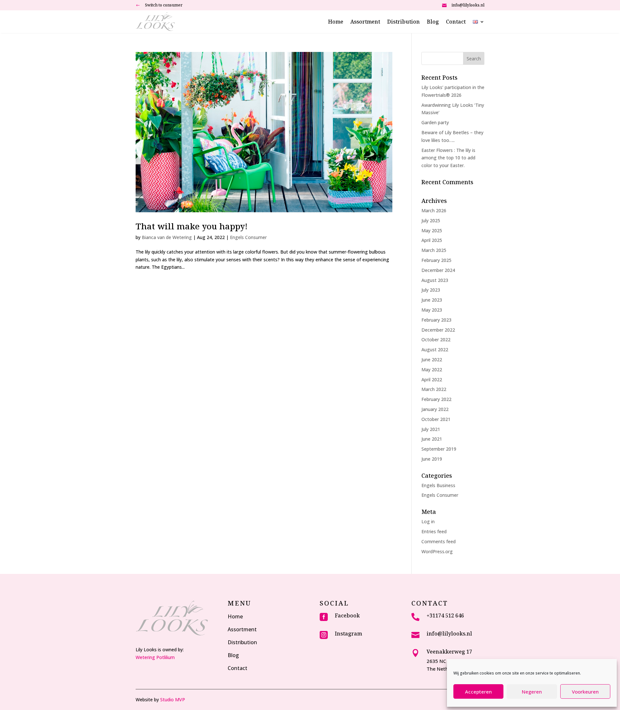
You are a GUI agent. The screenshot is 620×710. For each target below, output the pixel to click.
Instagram (348, 633)
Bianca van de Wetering (167, 237)
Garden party (435, 122)
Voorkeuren (585, 691)
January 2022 (435, 409)
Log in (428, 521)
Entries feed (434, 531)
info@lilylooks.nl (467, 5)
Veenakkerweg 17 (449, 651)
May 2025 (431, 230)
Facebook (347, 615)
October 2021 (435, 419)
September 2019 (438, 449)
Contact (456, 22)
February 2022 (436, 399)
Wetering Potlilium (155, 657)
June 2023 (431, 300)
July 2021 (430, 429)
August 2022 (434, 349)
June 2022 (431, 359)
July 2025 (430, 220)
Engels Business (438, 485)
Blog (433, 22)
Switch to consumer (163, 5)
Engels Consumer (248, 237)
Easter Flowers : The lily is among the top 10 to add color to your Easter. (448, 158)
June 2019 (431, 459)
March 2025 (433, 250)
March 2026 (433, 210)
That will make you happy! (192, 226)
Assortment (365, 22)
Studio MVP (172, 699)
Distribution (403, 22)
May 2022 (431, 369)
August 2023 (434, 280)
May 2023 (431, 310)
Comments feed (438, 541)
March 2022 (433, 389)
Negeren (532, 691)
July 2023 (430, 290)
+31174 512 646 (445, 615)
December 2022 (438, 330)
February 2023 (436, 320)
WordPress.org (437, 551)
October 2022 (435, 339)
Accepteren (478, 691)
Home (335, 22)
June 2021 (431, 439)
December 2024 (438, 270)
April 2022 (431, 379)
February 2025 (436, 260)
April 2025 (431, 240)
